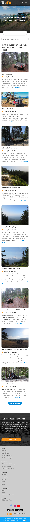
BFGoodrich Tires (7, 500)
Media (3, 484)
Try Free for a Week (11, 439)
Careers (4, 482)
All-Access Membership (8, 464)
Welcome (4, 450)
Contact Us (5, 477)
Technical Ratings (7, 455)
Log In (3, 490)
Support (4, 479)
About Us (4, 474)
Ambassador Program (8, 495)
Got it (25, 520)
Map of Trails (5, 453)
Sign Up (4, 492)
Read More (17, 87)
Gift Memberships (7, 466)
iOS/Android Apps (7, 458)
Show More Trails (15, 403)
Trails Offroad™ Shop (8, 468)
